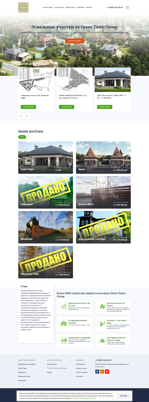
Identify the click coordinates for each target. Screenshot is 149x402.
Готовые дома (59, 7)
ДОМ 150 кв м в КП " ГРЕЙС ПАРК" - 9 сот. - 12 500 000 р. (111, 97)
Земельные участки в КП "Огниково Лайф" (35, 97)
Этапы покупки (82, 372)
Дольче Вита (52, 364)
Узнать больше (28, 107)
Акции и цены (69, 7)
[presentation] (21, 115)
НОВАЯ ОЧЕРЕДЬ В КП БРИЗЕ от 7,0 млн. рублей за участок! (72, 97)
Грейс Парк (22, 368)
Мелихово (22, 372)
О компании (80, 7)
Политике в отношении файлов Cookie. (83, 398)
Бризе (49, 372)
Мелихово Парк (24, 376)
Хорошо (123, 396)
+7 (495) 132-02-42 (115, 7)
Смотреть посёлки (74, 41)
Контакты (89, 7)
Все (22, 137)
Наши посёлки (48, 7)
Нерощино (22, 380)
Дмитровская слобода (26, 364)
